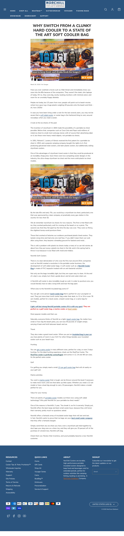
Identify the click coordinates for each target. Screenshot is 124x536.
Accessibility (10, 493)
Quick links (41, 457)
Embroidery (30, 16)
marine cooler (44, 380)
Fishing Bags (82, 11)
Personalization (40, 486)
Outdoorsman (53, 11)
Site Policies (10, 479)
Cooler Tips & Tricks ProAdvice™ (18, 465)
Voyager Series (40, 472)
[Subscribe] (116, 471)
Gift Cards (38, 465)
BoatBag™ (37, 11)
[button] (5, 9)
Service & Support (41, 489)
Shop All (23, 11)
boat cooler (72, 309)
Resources (11, 457)
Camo (37, 475)
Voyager (68, 11)
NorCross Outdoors (71, 478)
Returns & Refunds (13, 486)
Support (44, 16)
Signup (96, 457)
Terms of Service (12, 482)
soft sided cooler (46, 115)
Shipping (9, 489)
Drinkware (15, 16)
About (66, 457)
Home (12, 11)
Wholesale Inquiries (13, 468)
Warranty (9, 472)
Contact (9, 461)
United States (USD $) (101, 504)
